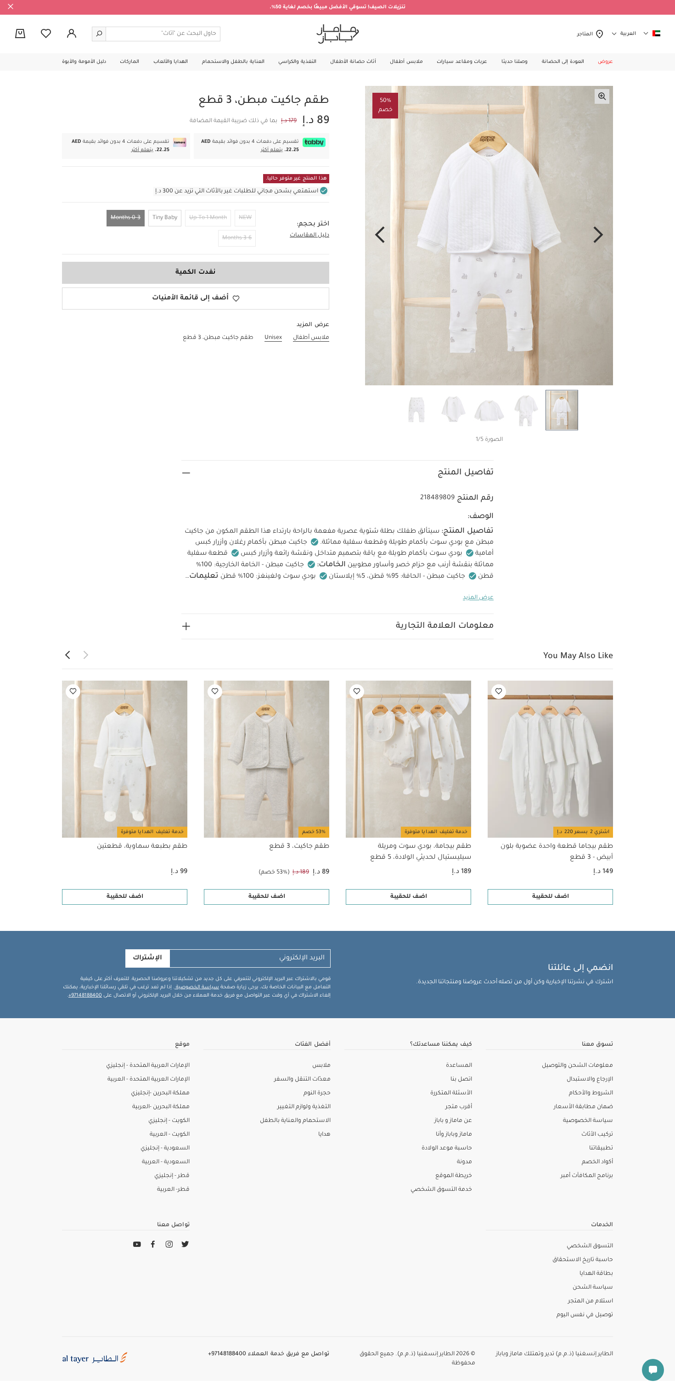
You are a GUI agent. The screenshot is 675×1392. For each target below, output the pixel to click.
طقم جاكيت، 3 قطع (299, 847)
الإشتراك (147, 958)
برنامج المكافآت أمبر (587, 1176)
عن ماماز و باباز (453, 1121)
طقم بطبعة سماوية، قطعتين (142, 847)
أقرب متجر (458, 1107)
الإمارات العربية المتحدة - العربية (148, 1079)
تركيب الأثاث (597, 1135)
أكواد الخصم (597, 1162)
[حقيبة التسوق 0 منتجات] (20, 34)
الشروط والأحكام (591, 1093)
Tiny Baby (164, 218)
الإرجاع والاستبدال (590, 1079)
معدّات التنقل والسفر (302, 1079)
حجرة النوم (317, 1093)
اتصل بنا (461, 1079)
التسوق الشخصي (590, 1246)
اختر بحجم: (313, 224)
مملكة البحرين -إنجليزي (160, 1093)
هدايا (324, 1135)
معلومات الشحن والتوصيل (577, 1066)
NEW (245, 218)
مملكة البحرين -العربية (161, 1107)
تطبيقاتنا (601, 1148)
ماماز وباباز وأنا (454, 1135)
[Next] (380, 235)
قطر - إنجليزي (172, 1176)
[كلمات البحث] (99, 34)
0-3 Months (126, 218)
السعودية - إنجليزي (165, 1148)
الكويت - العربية (170, 1135)
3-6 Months (237, 238)
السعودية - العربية (166, 1162)
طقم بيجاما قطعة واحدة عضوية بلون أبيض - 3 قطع (557, 852)
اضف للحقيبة (550, 897)
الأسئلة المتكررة (451, 1093)
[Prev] (598, 235)
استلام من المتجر (590, 1301)
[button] (605, 62)
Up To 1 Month (208, 218)
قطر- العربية (173, 1190)
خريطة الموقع (453, 1176)
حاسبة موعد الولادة (447, 1148)
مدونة (464, 1162)
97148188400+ (85, 995)
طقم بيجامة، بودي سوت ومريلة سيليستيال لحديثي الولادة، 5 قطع (420, 852)
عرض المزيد (478, 598)
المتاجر (586, 34)
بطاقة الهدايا (596, 1274)
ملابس (321, 1066)
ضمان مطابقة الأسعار (583, 1107)
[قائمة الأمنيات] (498, 691)
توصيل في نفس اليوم (585, 1315)
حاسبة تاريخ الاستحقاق (582, 1260)
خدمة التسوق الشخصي (441, 1190)
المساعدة (459, 1066)
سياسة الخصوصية (196, 987)
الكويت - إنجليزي (169, 1121)
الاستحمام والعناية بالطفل (295, 1121)
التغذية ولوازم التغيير (304, 1107)
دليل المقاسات (309, 235)
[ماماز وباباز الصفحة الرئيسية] (338, 34)
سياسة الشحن (593, 1288)
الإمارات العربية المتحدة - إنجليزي (148, 1066)
